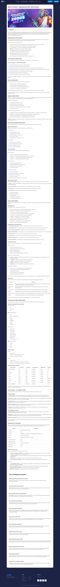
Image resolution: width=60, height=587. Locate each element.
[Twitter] (43, 580)
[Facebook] (41, 580)
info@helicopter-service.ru (41, 577)
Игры (36, 1)
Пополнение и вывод (24, 1)
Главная (17, 1)
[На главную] (3, 1)
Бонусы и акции (31, 1)
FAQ (39, 1)
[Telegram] (38, 580)
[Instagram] (46, 580)
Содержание (11, 29)
